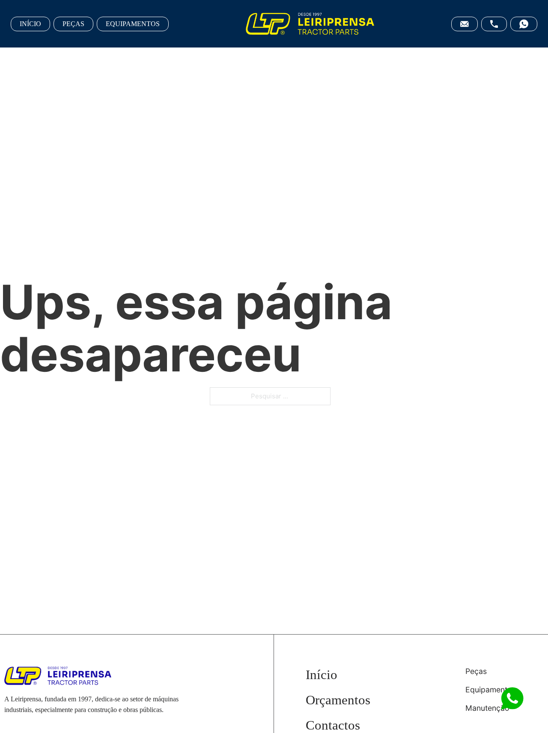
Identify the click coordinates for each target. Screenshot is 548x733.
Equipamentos (490, 689)
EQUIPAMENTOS (133, 23)
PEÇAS (73, 23)
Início (321, 674)
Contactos (333, 725)
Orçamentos (338, 699)
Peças (476, 671)
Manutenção (487, 707)
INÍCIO (30, 23)
